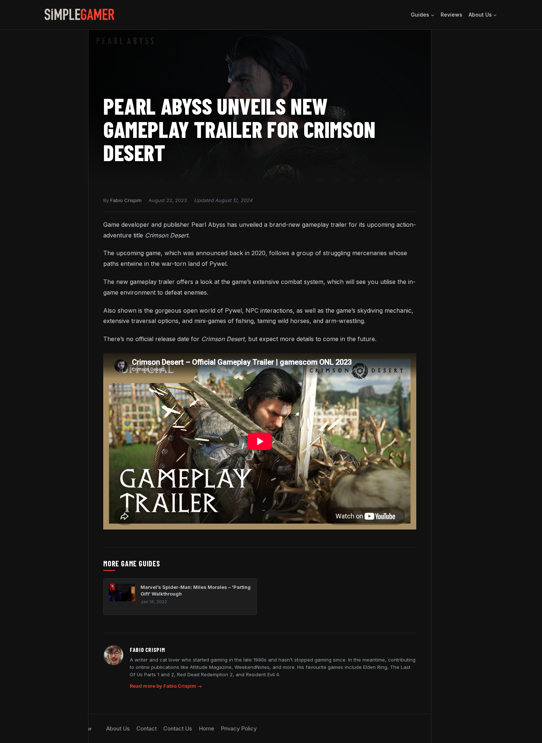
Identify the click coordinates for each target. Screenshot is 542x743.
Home (206, 728)
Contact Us (177, 728)
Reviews (451, 14)
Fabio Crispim (126, 200)
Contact (146, 728)
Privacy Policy (239, 728)
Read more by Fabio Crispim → (166, 686)
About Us (118, 728)
